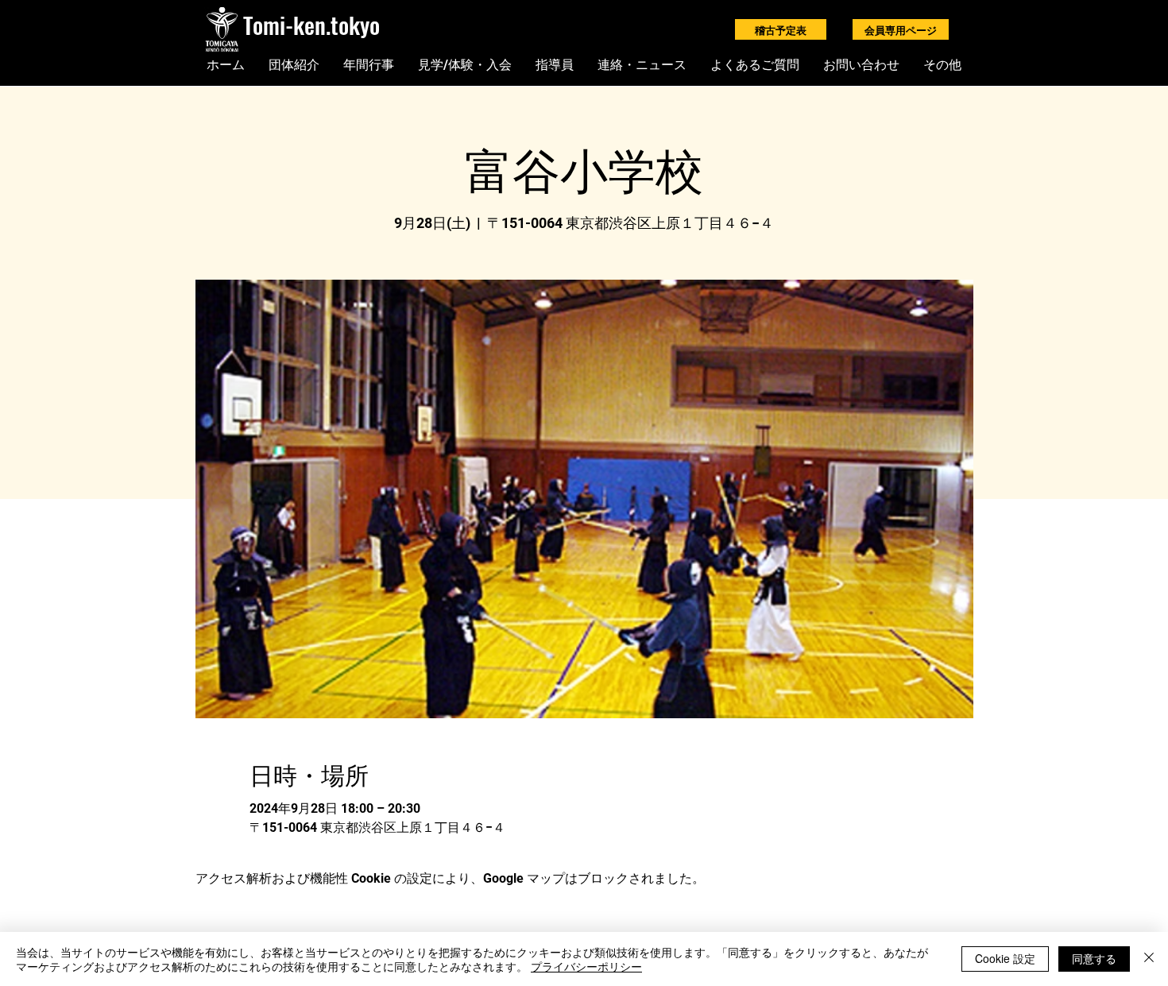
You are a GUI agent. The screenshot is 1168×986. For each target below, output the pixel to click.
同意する (1094, 958)
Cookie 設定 (1005, 958)
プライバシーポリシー (586, 966)
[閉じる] (1148, 959)
